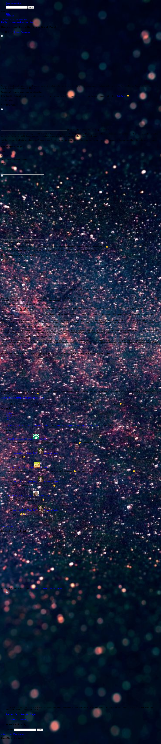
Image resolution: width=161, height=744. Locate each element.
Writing (47, 425)
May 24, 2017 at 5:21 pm (22, 510)
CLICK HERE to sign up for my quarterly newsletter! (22, 398)
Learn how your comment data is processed (46, 588)
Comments (10, 16)
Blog (7, 5)
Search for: (10, 730)
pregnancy (90, 425)
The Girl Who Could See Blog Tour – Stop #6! (18, 22)
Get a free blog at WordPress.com (13, 734)
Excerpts (11, 425)
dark (64, 425)
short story (99, 425)
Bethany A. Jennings (22, 32)
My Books (20, 425)
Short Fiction (38, 425)
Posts (8, 14)
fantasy (82, 425)
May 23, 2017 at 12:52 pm (18, 467)
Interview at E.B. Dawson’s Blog (14, 20)
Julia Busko (121, 96)
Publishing (28, 425)
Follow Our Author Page (21, 714)
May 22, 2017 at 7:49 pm (22, 453)
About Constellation (13, 3)
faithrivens (44, 467)
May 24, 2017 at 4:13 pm (17, 496)
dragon (69, 425)
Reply (30, 439)
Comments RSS (7, 526)
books (59, 425)
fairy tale (76, 425)
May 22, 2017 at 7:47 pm (17, 439)
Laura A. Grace (45, 496)
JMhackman (43, 439)
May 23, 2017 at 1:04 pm (22, 481)
